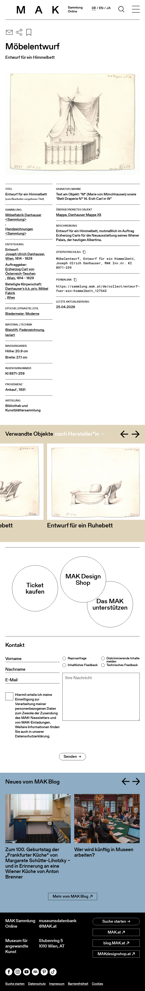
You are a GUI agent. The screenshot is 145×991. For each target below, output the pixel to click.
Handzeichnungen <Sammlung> (19, 231)
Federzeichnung (31, 330)
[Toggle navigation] (136, 10)
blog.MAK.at (114, 943)
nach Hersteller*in (77, 433)
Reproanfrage (77, 658)
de (94, 8)
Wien (9, 258)
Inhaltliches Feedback (83, 665)
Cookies (97, 983)
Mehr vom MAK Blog (70, 896)
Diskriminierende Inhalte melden (123, 660)
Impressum (56, 983)
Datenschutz (37, 983)
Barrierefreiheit (78, 983)
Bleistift (11, 330)
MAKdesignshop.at (114, 954)
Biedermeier (14, 313)
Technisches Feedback (122, 665)
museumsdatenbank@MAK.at (55, 923)
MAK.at (114, 932)
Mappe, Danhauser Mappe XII (78, 215)
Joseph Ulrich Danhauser (24, 254)
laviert (10, 335)
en (101, 8)
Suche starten (114, 921)
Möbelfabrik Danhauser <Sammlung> (23, 217)
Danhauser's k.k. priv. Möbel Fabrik (26, 290)
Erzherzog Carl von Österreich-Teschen (20, 271)
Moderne (32, 313)
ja (108, 8)
